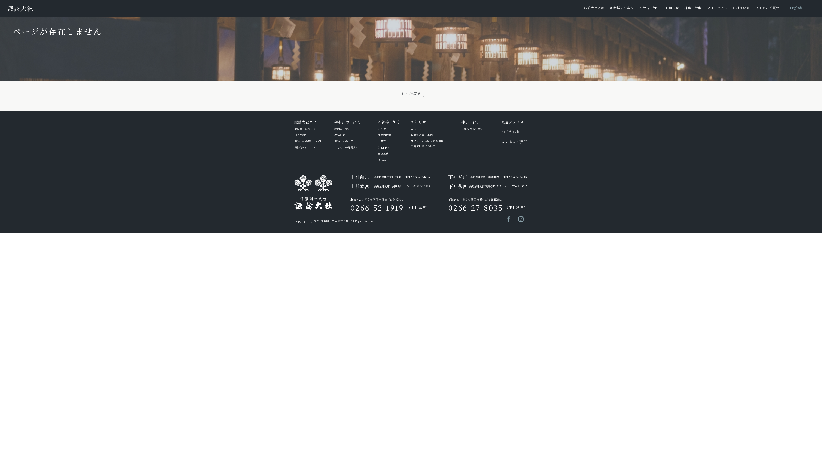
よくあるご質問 (767, 8)
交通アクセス (717, 8)
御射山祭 (383, 147)
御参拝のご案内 (621, 8)
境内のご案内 (342, 128)
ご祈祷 (382, 128)
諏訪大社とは (594, 8)
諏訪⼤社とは (305, 122)
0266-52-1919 (421, 186)
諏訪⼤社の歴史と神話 (308, 141)
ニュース (416, 128)
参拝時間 (339, 135)
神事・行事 (692, 8)
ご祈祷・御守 (649, 8)
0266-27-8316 (519, 177)
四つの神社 (301, 135)
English (796, 8)
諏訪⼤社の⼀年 (344, 141)
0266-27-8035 (519, 186)
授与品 (382, 159)
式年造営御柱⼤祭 (472, 128)
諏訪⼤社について (305, 128)
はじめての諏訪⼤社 (346, 147)
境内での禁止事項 (422, 135)
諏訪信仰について (305, 147)
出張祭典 (383, 153)
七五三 (382, 141)
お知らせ (672, 8)
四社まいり (741, 8)
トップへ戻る (411, 93)
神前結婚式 (385, 135)
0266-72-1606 (421, 177)
